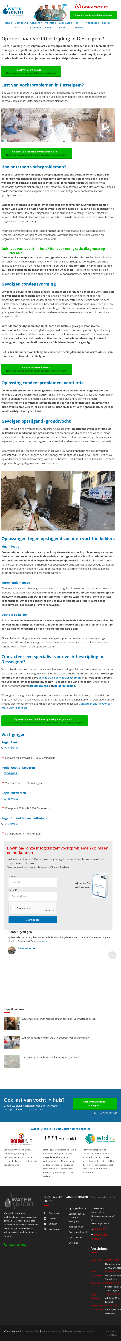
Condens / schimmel (36, 25)
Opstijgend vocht (21, 25)
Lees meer (43, 941)
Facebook (54, 1213)
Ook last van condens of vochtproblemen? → (36, 153)
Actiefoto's (92, 22)
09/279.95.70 (11, 748)
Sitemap (46, 1331)
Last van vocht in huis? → (31, 71)
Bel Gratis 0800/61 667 (95, 6)
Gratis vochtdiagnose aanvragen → (95, 1103)
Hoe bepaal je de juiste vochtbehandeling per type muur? (51, 1056)
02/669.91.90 (11, 824)
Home (8, 22)
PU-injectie (79, 25)
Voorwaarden (32, 1331)
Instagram (54, 1229)
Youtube (53, 1223)
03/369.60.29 (11, 798)
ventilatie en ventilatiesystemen (60, 677)
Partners (90, 1331)
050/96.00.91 (11, 773)
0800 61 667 (17, 1245)
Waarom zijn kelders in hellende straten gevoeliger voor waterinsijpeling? (59, 1018)
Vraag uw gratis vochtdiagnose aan (93, 15)
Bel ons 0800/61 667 (105, 1113)
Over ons (73, 1242)
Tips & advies (75, 1237)
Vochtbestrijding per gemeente (68, 1331)
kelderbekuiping (64, 686)
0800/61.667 (11, 252)
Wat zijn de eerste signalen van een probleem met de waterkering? (56, 1037)
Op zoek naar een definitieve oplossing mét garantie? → (44, 721)
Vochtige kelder (50, 25)
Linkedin (53, 1218)
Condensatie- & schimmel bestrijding (77, 1217)
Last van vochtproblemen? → (36, 369)
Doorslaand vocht (65, 25)
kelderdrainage (40, 686)
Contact (107, 22)
